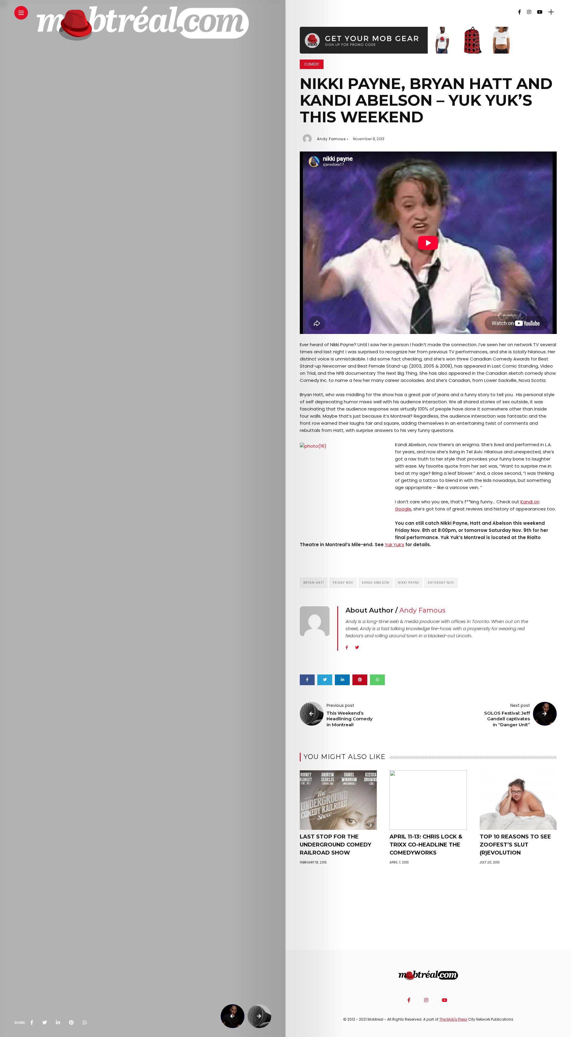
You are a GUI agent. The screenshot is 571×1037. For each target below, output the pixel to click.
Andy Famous (331, 138)
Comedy (311, 64)
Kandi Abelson (375, 582)
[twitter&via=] (44, 1022)
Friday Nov (343, 582)
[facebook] (31, 1022)
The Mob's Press (453, 1019)
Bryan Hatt (313, 582)
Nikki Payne (408, 582)
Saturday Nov (441, 582)
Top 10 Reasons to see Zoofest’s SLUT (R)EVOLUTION (515, 844)
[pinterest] (71, 1022)
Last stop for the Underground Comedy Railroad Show (335, 844)
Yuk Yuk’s (394, 544)
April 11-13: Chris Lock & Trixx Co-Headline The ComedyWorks (426, 844)
